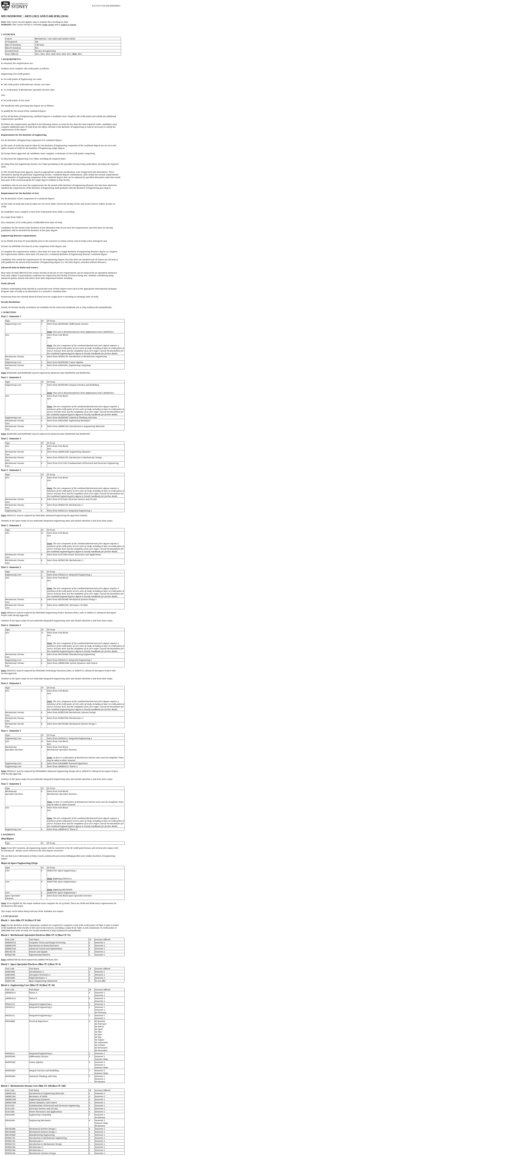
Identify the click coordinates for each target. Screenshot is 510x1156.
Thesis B (33, 998)
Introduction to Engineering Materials (46, 1093)
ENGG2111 (10, 1007)
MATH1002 (10, 1062)
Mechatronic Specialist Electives (14, 748)
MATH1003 (10, 1070)
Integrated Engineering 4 (40, 1053)
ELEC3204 (9, 1111)
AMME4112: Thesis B (68, 829)
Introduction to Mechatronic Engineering (48, 1138)
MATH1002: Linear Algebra (70, 362)
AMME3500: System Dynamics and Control (77, 663)
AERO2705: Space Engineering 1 (61, 870)
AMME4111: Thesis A (68, 766)
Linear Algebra (36, 1062)
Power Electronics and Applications (45, 1111)
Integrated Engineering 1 (40, 1004)
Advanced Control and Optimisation (45, 948)
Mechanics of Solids (38, 1096)
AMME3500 (10, 1102)
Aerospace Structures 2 (39, 974)
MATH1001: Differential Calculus (73, 323)
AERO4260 (10, 971)
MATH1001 (10, 1056)
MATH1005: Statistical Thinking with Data (77, 417)
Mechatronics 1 (36, 1141)
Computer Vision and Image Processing (47, 942)
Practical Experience (38, 1021)
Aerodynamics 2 (36, 971)
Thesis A (33, 992)
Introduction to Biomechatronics (44, 945)
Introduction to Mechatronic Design (45, 1144)
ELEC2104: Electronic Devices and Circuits (77, 499)
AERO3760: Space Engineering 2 (61, 881)
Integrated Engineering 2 (40, 1007)
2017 (69, 54)
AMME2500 (10, 1099)
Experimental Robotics (39, 954)
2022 (42, 54)
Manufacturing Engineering (42, 1134)
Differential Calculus (38, 1056)
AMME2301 (10, 1096)
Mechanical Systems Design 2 (42, 1131)
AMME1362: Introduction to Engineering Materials (81, 426)
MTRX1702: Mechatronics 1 (70, 505)
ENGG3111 (10, 1015)
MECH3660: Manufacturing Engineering (76, 654)
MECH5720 (10, 951)
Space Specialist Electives (12, 897)
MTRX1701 (10, 1138)
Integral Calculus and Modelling (44, 1070)
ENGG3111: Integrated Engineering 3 (75, 660)
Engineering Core (13, 323)
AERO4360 (10, 974)
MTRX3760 (10, 1153)
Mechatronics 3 (36, 1150)
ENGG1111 (10, 1004)
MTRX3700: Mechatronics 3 (70, 718)
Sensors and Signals (38, 951)
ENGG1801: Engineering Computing (74, 365)
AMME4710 (10, 942)
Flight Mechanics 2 (38, 977)
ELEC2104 (9, 1108)
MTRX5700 (10, 954)
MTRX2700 (10, 1147)
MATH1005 (10, 1076)
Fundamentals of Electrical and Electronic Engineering (54, 1105)
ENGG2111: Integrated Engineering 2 (75, 574)
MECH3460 (10, 1131)
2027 (37, 54)
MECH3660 (10, 1134)
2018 (64, 54)
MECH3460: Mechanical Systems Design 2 (77, 723)
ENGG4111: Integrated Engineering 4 (75, 738)
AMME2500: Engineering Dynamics (74, 451)
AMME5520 (10, 948)
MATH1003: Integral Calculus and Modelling (78, 384)
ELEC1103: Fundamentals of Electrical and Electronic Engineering (88, 463)
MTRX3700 (10, 1150)
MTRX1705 (10, 1144)
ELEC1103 (9, 1105)
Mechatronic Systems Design (42, 1153)
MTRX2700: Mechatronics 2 (70, 560)
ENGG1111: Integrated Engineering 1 (75, 510)
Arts (7, 334)
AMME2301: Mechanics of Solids (73, 605)
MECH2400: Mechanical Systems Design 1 (77, 599)
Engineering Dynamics (39, 1099)
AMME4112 (10, 998)
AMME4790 (10, 945)
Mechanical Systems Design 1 (42, 1128)
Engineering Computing (40, 1114)
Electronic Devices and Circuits (43, 1108)
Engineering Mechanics (40, 1120)
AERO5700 (10, 980)
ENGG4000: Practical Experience (73, 763)
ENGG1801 (10, 1114)
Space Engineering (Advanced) (43, 980)
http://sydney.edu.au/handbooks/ (97, 307)
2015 (80, 54)
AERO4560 (10, 977)
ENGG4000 (10, 1021)
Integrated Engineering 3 (40, 1015)
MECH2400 (10, 1128)
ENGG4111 (10, 1053)
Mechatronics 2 (36, 1147)
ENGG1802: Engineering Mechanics (74, 420)
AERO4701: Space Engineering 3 (61, 892)
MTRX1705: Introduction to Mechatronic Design (80, 457)
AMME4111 (10, 992)
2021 (48, 54)
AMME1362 (10, 1093)
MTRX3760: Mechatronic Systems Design (77, 712)
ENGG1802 (10, 1120)
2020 (53, 54)
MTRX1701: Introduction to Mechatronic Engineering (82, 356)
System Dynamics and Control (43, 1102)
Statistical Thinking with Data (43, 1076)
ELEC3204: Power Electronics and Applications (79, 554)
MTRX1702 (10, 1141)
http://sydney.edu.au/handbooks (66, 930)
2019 (58, 54)
